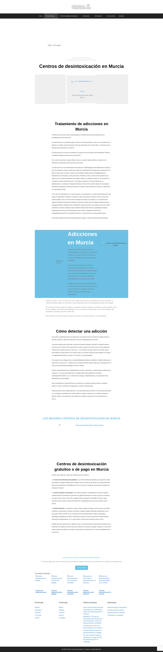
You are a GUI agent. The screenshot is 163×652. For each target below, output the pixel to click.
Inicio (40, 16)
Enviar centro (111, 16)
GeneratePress (96, 649)
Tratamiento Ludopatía (115, 615)
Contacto (121, 16)
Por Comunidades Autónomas (69, 16)
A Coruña (38, 615)
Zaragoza (62, 618)
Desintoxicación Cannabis (116, 612)
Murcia (61, 615)
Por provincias (50, 16)
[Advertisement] (81, 31)
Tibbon (82, 91)
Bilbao (61, 607)
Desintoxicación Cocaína (115, 610)
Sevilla (37, 618)
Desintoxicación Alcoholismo (117, 607)
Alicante (62, 612)
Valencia (38, 612)
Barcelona (38, 610)
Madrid (37, 607)
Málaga (61, 610)
